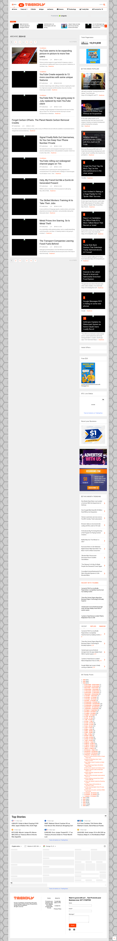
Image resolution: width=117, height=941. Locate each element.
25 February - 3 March (90, 750)
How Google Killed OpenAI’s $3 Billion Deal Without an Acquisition (92, 111)
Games (51, 9)
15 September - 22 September (92, 705)
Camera (60, 9)
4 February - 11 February (90, 754)
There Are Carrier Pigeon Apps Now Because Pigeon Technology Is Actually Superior (92, 599)
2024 (84, 683)
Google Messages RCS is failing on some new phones (92, 303)
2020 (84, 802)
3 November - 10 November (91, 694)
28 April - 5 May (88, 735)
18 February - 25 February (91, 751)
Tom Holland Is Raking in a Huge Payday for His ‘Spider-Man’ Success (93, 193)
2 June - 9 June (88, 727)
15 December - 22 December (92, 686)
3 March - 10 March (89, 748)
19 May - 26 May (88, 730)
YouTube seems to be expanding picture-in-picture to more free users (56, 53)
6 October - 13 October (90, 700)
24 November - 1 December (91, 689)
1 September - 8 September (91, 708)
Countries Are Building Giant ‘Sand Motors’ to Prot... (92, 760)
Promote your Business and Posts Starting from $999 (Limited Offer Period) (49, 905)
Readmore (51, 66)
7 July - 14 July (88, 719)
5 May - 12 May (88, 734)
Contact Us (57, 905)
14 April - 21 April (89, 738)
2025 (84, 681)
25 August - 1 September (90, 710)
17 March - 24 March (89, 745)
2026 (84, 679)
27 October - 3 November (91, 695)
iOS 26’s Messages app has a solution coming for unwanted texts (97, 25)
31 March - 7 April (89, 742)
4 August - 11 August (89, 715)
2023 (84, 797)
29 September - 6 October (91, 702)
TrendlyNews (43, 48)
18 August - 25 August (90, 711)
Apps (42, 9)
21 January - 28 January (90, 793)
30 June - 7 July (88, 721)
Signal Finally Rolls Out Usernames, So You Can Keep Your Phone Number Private (57, 140)
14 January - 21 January (90, 794)
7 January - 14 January (90, 796)
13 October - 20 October (90, 699)
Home (15, 9)
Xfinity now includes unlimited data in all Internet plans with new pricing (48, 25)
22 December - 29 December (92, 684)
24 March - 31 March (89, 743)
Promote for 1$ (98, 9)
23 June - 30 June (89, 723)
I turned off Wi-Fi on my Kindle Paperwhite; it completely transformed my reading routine (92, 590)
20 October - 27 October (90, 697)
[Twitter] (69, 929)
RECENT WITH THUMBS (89, 583)
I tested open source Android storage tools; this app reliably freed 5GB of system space (92, 608)
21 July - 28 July (88, 716)
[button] (21, 5)
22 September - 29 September (92, 703)
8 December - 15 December (91, 687)
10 (85, 318)
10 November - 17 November (92, 692)
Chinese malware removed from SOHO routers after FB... (93, 779)
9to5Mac (13, 21)
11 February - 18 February (91, 753)
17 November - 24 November (92, 691)
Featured (23, 9)
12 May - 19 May (88, 732)
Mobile (33, 9)
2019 (84, 804)
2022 (84, 799)
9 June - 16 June (88, 726)
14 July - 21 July (88, 718)
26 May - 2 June (88, 729)
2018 (84, 805)
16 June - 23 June (89, 724)
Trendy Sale (85, 9)
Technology (72, 9)
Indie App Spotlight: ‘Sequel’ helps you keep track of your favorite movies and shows (73, 25)
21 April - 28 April (89, 737)
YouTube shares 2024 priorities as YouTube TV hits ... (92, 785)
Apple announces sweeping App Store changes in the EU (23, 25)
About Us (57, 898)
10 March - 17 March (89, 746)
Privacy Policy (57, 909)
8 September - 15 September (91, 707)
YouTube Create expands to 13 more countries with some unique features (56, 77)
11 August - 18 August (90, 713)
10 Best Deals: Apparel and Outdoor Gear (94, 768)
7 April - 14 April (88, 740)
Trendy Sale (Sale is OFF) (57, 902)
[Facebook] (74, 929)
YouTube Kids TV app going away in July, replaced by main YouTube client (57, 101)
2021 (84, 801)
